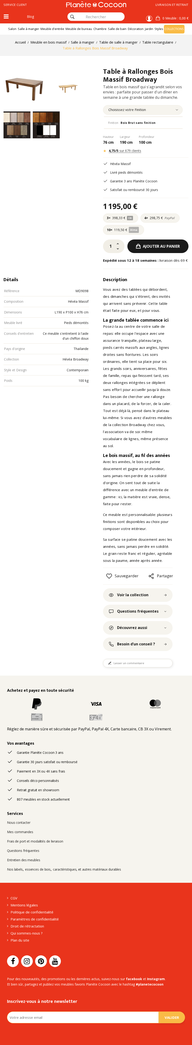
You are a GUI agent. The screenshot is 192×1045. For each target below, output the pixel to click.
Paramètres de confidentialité (35, 919)
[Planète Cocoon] (96, 4)
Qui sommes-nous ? (27, 933)
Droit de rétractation (27, 926)
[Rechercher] (72, 17)
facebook (134, 979)
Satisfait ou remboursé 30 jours (134, 190)
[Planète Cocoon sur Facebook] (13, 961)
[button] (172, 18)
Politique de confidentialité (32, 912)
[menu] (143, 110)
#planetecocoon (149, 984)
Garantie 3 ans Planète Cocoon (133, 181)
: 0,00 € (175, 18)
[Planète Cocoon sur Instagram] (27, 961)
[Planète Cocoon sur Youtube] (55, 961)
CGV (14, 898)
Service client (15, 5)
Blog (30, 16)
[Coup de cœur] (109, 576)
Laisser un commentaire (129, 663)
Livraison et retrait (171, 5)
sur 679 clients (125, 150)
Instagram (156, 979)
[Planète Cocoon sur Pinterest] (41, 961)
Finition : (131, 123)
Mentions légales (24, 905)
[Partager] (151, 576)
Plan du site (20, 940)
